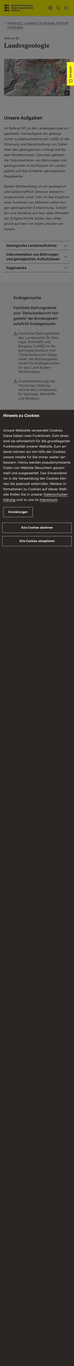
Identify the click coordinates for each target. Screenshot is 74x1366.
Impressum (48, 500)
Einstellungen (18, 512)
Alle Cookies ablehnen (37, 527)
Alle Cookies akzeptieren (37, 541)
